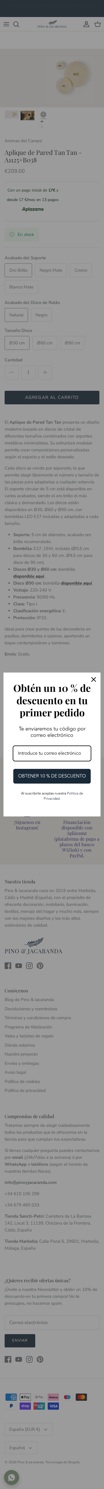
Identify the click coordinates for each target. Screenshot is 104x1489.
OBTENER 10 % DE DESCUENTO (52, 776)
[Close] (94, 679)
